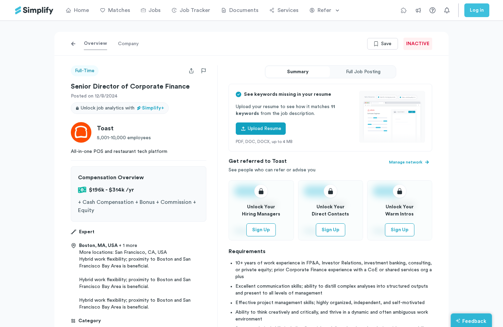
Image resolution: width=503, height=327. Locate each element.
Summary (298, 71)
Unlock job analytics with (122, 108)
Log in (477, 10)
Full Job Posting (363, 71)
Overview (95, 43)
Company (128, 43)
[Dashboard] (34, 10)
